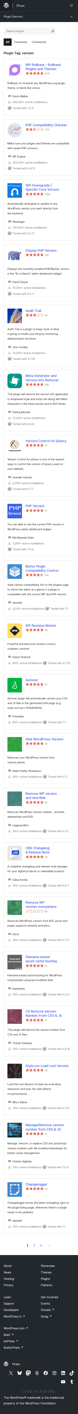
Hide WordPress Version (44, 739)
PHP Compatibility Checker (46, 125)
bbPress (11, 1341)
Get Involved (49, 1297)
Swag (46, 1316)
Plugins (45, 1279)
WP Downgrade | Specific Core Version (42, 187)
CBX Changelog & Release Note (38, 850)
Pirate (16, 1364)
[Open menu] (72, 5)
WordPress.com (16, 1328)
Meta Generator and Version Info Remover (42, 378)
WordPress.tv (14, 1316)
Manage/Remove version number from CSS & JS (45, 1127)
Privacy (9, 1285)
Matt (9, 1335)
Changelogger (36, 1184)
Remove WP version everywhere (41, 905)
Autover (32, 680)
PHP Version (35, 506)
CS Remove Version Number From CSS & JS (44, 1013)
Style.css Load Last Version (47, 1066)
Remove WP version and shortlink (41, 796)
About (8, 1266)
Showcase (48, 1266)
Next (49, 1245)
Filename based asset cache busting (41, 959)
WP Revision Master (41, 625)
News (7, 1272)
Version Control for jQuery (46, 441)
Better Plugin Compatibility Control (42, 568)
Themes (46, 1272)
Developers (11, 1310)
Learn (7, 1297)
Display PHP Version (41, 250)
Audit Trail (33, 311)
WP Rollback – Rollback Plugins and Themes (43, 67)
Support (9, 1303)
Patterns (46, 1285)
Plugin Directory (13, 16)
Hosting (9, 1279)
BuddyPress (13, 1347)
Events (45, 1303)
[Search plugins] (52, 31)
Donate (47, 1310)
